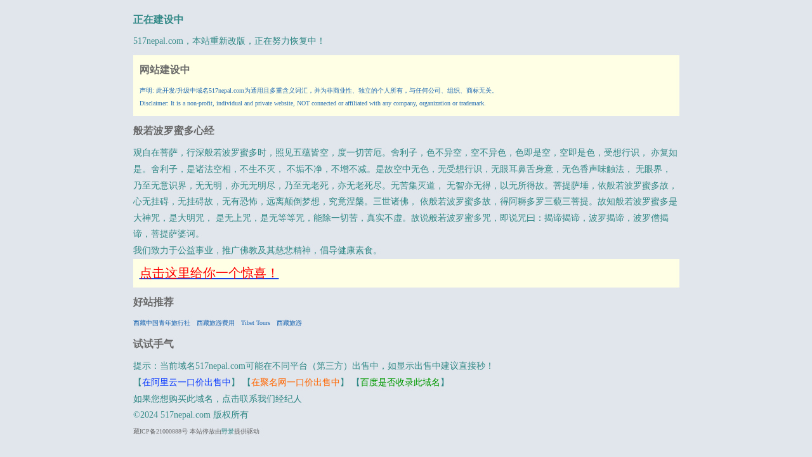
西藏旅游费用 (216, 322)
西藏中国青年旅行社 (161, 322)
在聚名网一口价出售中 (295, 382)
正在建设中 (158, 19)
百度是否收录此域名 (400, 382)
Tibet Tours (255, 322)
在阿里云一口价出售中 (186, 382)
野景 (227, 431)
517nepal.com (158, 41)
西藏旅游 (289, 322)
